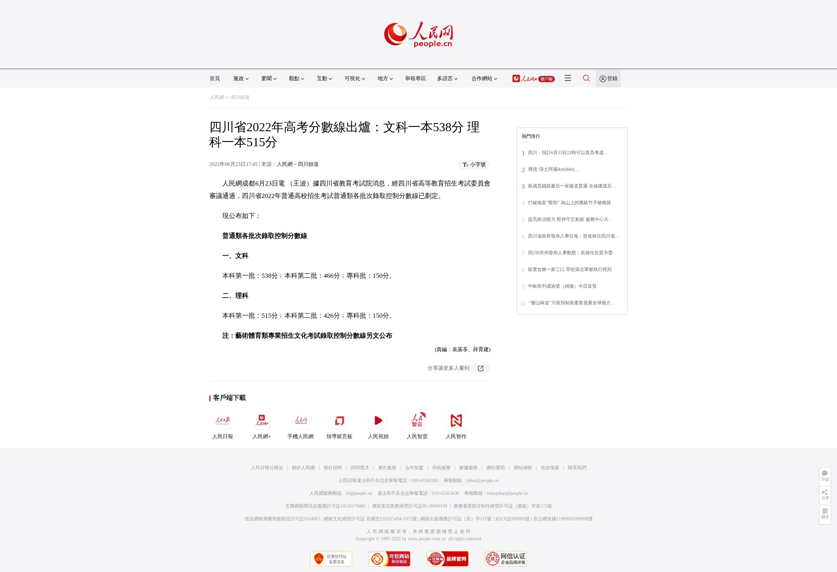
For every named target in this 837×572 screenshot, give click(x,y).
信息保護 (550, 467)
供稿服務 (441, 467)
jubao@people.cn (483, 480)
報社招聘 (333, 467)
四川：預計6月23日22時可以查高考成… (568, 152)
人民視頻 (378, 436)
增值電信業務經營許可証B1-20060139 (409, 506)
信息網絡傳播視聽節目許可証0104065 (282, 518)
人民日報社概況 (267, 467)
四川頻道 (240, 97)
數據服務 (468, 467)
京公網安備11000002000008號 (563, 518)
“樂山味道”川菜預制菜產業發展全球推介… (572, 302)
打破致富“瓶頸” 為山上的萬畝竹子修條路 (569, 202)
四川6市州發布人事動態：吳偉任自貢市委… (572, 252)
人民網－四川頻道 (298, 164)
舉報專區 (415, 78)
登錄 (612, 78)
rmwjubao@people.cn (507, 493)
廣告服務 (387, 467)
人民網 (217, 97)
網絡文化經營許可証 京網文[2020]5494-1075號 (370, 518)
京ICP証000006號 (512, 518)
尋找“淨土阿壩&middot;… (554, 169)
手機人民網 (300, 436)
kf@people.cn (359, 493)
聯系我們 (577, 467)
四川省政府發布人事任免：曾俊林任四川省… (574, 236)
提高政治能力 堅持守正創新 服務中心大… (570, 219)
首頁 (215, 78)
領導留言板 (339, 436)
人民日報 (222, 436)
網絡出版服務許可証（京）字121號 (455, 518)
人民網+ (261, 436)
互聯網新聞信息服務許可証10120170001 (325, 506)
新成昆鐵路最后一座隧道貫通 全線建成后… (572, 186)
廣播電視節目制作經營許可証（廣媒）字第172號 (502, 506)
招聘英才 (360, 467)
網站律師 (523, 467)
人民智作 (456, 436)
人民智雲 (417, 436)
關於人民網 (303, 467)
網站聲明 (496, 467)
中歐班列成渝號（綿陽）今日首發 (562, 286)
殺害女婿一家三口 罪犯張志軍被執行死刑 (570, 269)
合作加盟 (414, 467)
